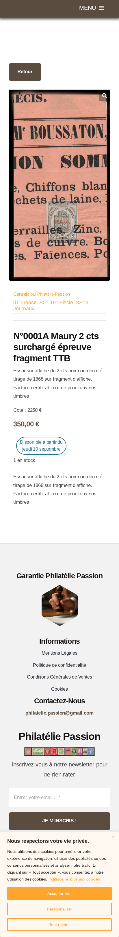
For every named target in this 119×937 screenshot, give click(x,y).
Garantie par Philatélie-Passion (41, 294)
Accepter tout (59, 893)
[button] (104, 95)
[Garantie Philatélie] (59, 587)
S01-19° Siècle (56, 302)
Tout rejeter (59, 924)
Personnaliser (59, 909)
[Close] (112, 836)
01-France (24, 302)
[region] (59, 884)
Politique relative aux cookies (74, 879)
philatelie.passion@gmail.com (59, 713)
